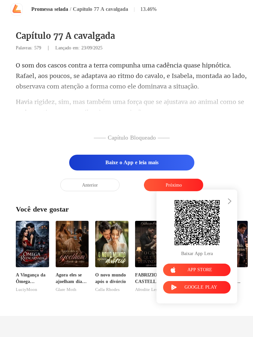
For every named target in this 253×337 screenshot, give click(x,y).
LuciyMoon (26, 289)
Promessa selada (49, 9)
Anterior (90, 185)
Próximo (174, 185)
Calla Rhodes (107, 289)
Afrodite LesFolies (151, 289)
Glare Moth (66, 289)
